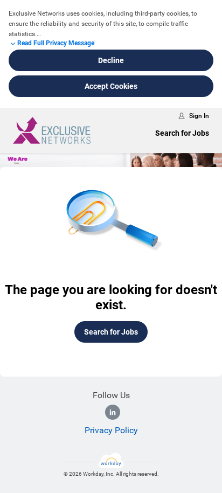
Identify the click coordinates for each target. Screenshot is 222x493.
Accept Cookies (111, 86)
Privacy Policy (111, 430)
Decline (111, 60)
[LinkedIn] (112, 412)
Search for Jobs (182, 133)
